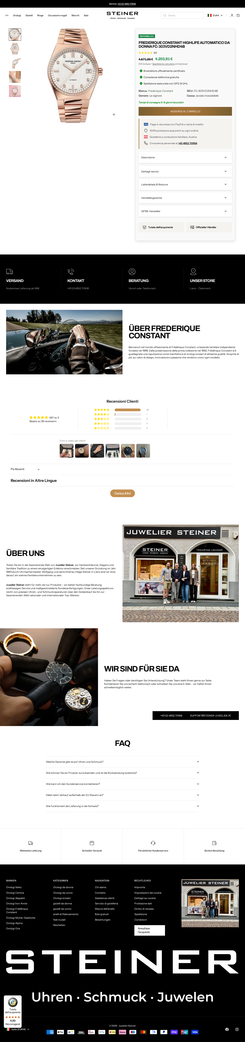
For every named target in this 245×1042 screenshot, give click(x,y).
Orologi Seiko (14, 887)
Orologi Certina (15, 892)
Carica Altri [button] (122, 493)
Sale (86, 15)
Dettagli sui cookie (145, 898)
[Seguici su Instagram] (237, 1029)
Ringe (40, 15)
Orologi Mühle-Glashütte (20, 917)
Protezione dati (143, 903)
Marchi (75, 15)
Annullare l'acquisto (144, 930)
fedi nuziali (59, 919)
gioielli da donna (62, 903)
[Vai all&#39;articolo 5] (15, 91)
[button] (102, 410)
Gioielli (29, 15)
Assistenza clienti (104, 898)
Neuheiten (59, 924)
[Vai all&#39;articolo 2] (15, 49)
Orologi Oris (13, 928)
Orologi (17, 15)
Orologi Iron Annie (16, 903)
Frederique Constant (160, 91)
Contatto (100, 892)
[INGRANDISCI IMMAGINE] (114, 114)
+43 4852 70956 (187, 143)
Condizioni (140, 919)
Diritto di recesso (144, 908)
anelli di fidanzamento (65, 914)
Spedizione (140, 914)
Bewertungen (102, 919)
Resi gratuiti (102, 914)
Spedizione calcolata (163, 63)
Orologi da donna (63, 887)
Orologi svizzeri (62, 898)
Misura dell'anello (105, 908)
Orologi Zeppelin (15, 898)
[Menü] (19, 997)
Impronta (139, 887)
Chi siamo (100, 887)
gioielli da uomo (62, 908)
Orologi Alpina (14, 923)
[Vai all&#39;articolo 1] (15, 34)
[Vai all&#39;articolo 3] (15, 63)
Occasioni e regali (57, 15)
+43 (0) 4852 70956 (126, 3)
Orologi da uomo (63, 892)
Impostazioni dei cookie (147, 892)
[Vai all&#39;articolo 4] (15, 77)
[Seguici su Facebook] (227, 1029)
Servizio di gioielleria (106, 903)
